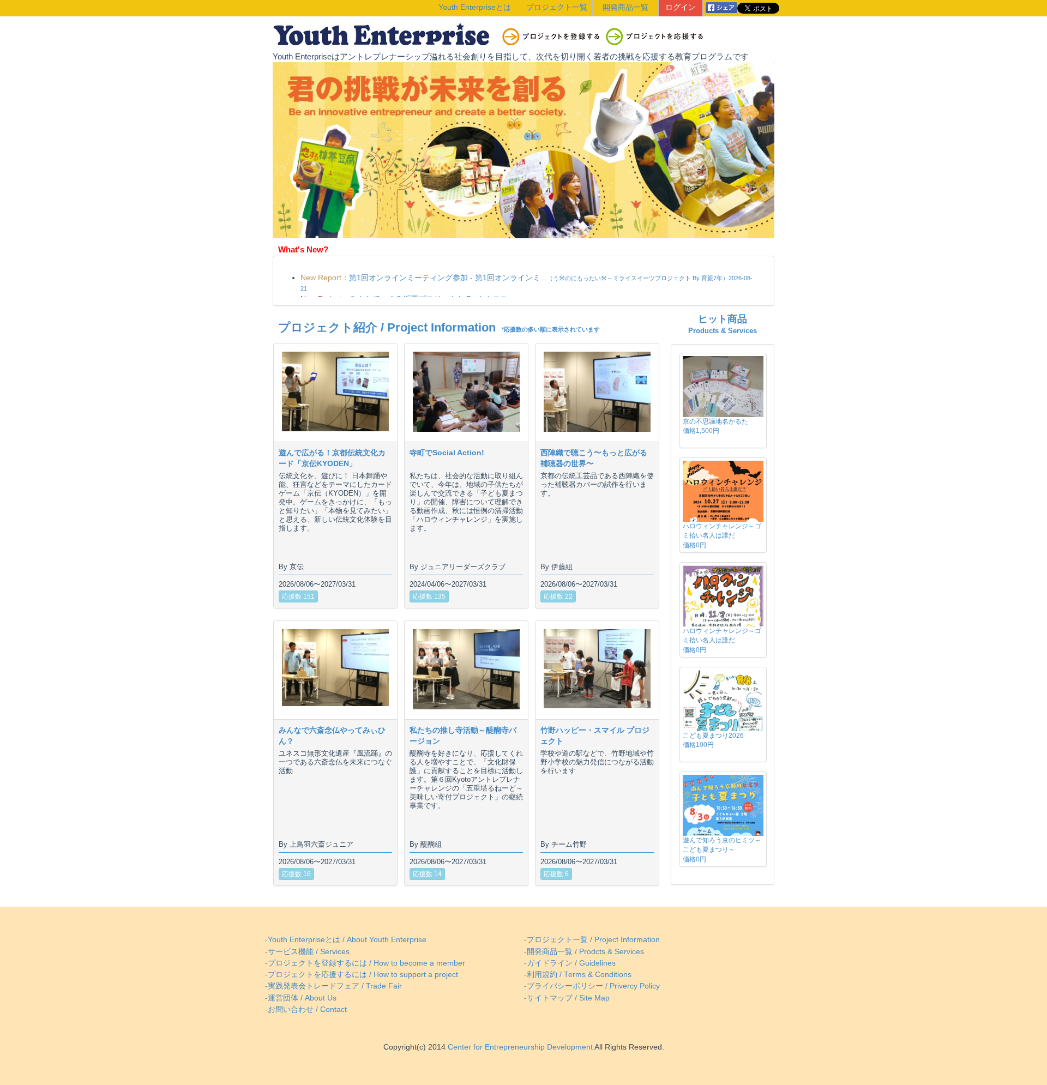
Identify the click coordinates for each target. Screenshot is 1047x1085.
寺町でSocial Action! (447, 452)
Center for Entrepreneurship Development (519, 1047)
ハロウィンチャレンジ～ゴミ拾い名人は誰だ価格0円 (722, 535)
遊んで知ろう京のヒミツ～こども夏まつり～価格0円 (722, 849)
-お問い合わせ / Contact (306, 1009)
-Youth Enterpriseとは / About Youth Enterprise (345, 940)
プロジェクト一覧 (556, 7)
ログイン (680, 7)
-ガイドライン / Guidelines (570, 963)
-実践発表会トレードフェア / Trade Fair (333, 986)
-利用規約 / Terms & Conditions (577, 975)
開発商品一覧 (625, 7)
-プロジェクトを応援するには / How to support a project (361, 975)
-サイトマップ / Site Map (567, 998)
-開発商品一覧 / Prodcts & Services (584, 952)
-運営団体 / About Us (300, 998)
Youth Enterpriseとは (474, 7)
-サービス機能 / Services (307, 952)
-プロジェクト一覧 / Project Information (592, 940)
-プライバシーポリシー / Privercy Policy (592, 986)
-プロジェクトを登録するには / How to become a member (365, 963)
